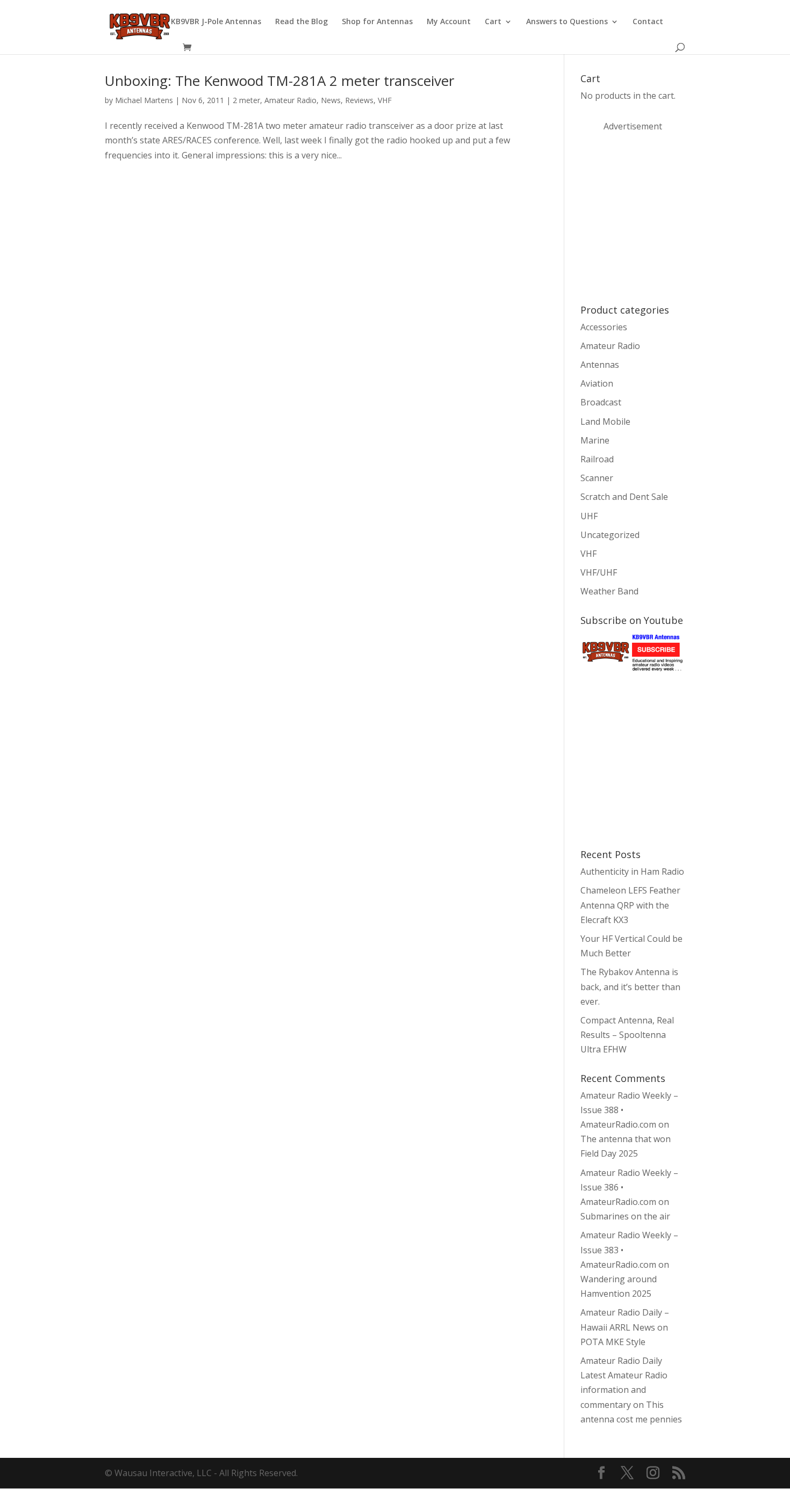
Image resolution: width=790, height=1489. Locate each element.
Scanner (596, 478)
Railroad (597, 459)
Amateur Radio (290, 100)
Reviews (359, 100)
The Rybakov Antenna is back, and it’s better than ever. (630, 986)
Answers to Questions (567, 22)
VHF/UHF (598, 572)
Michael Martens (144, 100)
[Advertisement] (661, 217)
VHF (385, 100)
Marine (594, 440)
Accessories (603, 327)
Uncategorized (610, 535)
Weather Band (609, 591)
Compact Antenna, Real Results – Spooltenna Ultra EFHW (627, 1034)
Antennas (599, 365)
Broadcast (600, 402)
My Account (449, 22)
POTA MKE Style (612, 1342)
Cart (493, 22)
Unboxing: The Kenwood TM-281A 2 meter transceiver (279, 80)
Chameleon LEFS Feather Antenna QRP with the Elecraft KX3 (630, 904)
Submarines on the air (625, 1216)
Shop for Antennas (377, 22)
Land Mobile (605, 421)
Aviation (596, 383)
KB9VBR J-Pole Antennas (216, 22)
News (331, 100)
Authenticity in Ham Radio (632, 871)
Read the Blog (301, 22)
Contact (648, 22)
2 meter (246, 100)
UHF (589, 516)
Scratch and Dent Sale (624, 497)
